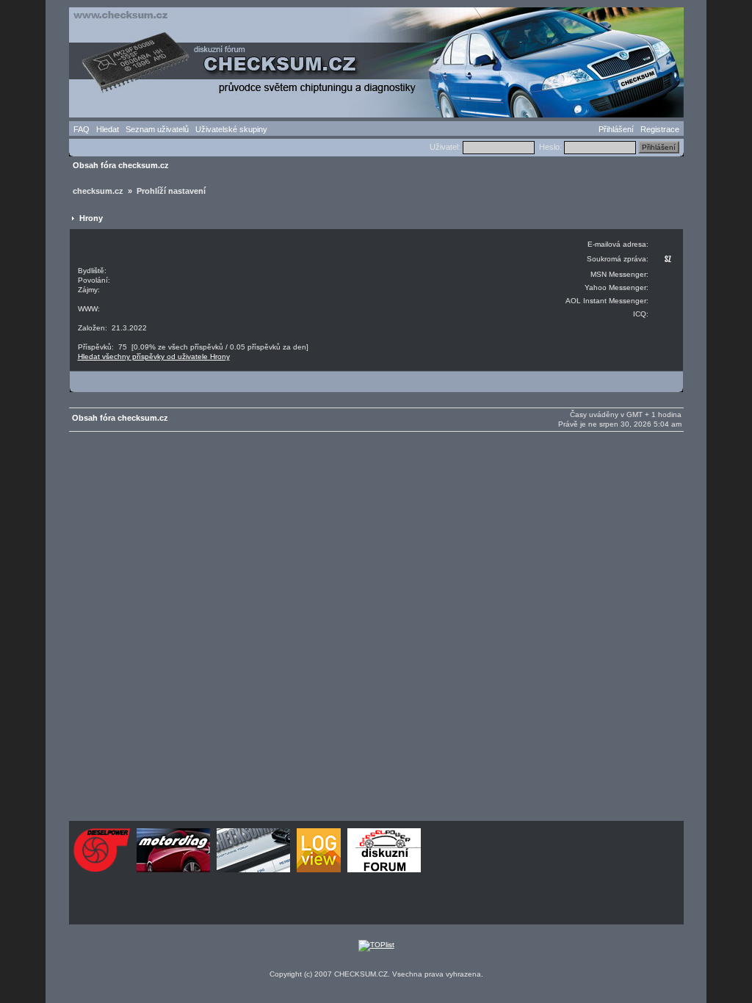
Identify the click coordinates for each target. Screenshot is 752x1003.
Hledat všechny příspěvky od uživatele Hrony (154, 356)
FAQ (81, 129)
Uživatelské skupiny (231, 129)
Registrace (659, 129)
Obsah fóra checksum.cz (121, 165)
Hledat (107, 129)
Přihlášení (616, 129)
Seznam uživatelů (157, 129)
